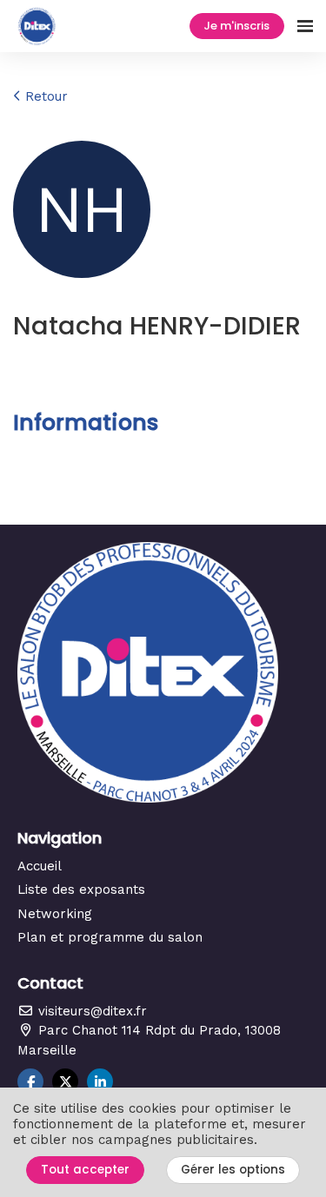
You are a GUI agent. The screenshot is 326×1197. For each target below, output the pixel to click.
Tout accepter (85, 1169)
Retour (44, 96)
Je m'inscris (236, 25)
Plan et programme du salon (110, 937)
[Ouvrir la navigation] (305, 26)
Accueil (39, 866)
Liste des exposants (81, 889)
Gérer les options (233, 1169)
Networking (54, 914)
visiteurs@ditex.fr (90, 1011)
